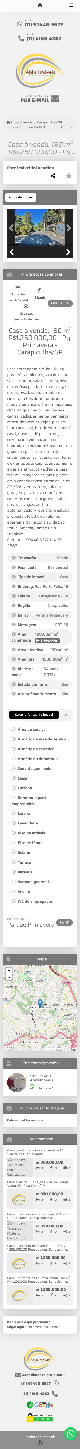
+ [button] (9, 970)
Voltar (69, 127)
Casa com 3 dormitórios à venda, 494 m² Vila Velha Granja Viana (37, 1152)
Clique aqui (15, 1326)
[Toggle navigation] (71, 6)
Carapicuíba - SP (49, 122)
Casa (14, 127)
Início (14, 122)
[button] (12, 228)
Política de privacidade (40, 1436)
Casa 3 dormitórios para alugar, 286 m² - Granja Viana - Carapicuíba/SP (38, 1216)
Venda (28, 122)
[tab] (20, 197)
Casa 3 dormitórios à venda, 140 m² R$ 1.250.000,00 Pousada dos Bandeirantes (38, 1247)
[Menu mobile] (40, 5)
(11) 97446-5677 (44, 24)
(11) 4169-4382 (44, 38)
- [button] (9, 977)
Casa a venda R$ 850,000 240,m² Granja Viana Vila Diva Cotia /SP (38, 1183)
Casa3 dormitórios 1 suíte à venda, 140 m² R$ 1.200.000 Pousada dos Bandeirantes (38, 1279)
